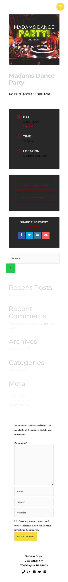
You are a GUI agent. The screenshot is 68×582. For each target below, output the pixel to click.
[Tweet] (29, 235)
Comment (20, 443)
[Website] (34, 513)
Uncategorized (18, 370)
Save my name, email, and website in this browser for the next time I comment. (32, 526)
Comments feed (20, 400)
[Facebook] (34, 572)
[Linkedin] (37, 235)
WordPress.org (19, 404)
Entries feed (17, 395)
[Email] (46, 235)
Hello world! (17, 295)
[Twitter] (39, 572)
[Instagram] (45, 572)
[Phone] (23, 572)
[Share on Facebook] (21, 235)
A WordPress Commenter (26, 323)
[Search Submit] (11, 268)
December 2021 (19, 349)
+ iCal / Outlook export (35, 197)
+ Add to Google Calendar (35, 185)
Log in (13, 391)
